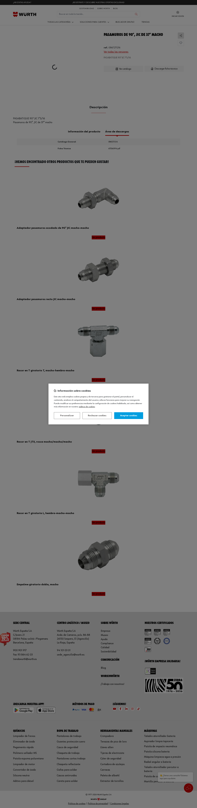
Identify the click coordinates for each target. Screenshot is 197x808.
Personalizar (67, 416)
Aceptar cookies (128, 416)
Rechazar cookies (97, 416)
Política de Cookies (87, 407)
